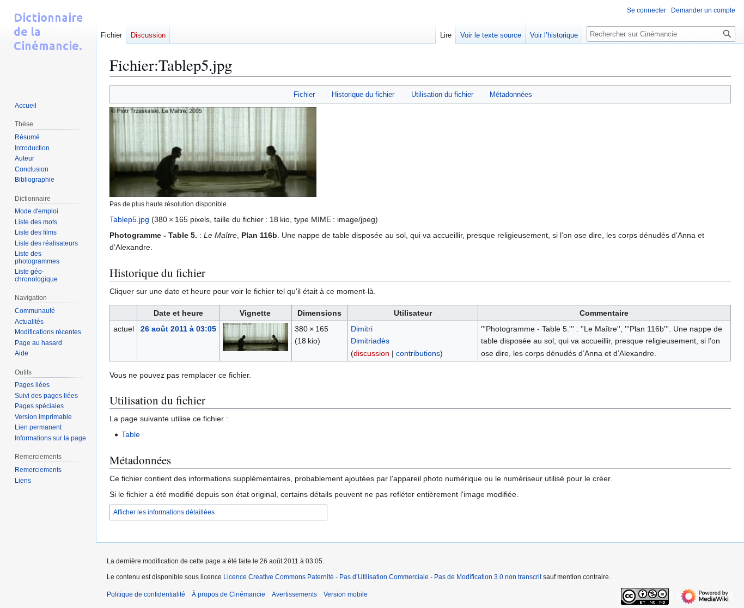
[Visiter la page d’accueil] (48, 43)
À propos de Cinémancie (228, 594)
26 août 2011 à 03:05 (178, 328)
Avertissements (294, 594)
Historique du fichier (363, 94)
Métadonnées (511, 94)
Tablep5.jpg (129, 219)
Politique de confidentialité (146, 594)
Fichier (304, 94)
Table (130, 434)
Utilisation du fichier (442, 94)
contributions (418, 353)
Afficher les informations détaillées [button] (164, 512)
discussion (371, 353)
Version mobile (346, 594)
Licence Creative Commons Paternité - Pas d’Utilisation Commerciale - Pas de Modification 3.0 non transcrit (382, 577)
